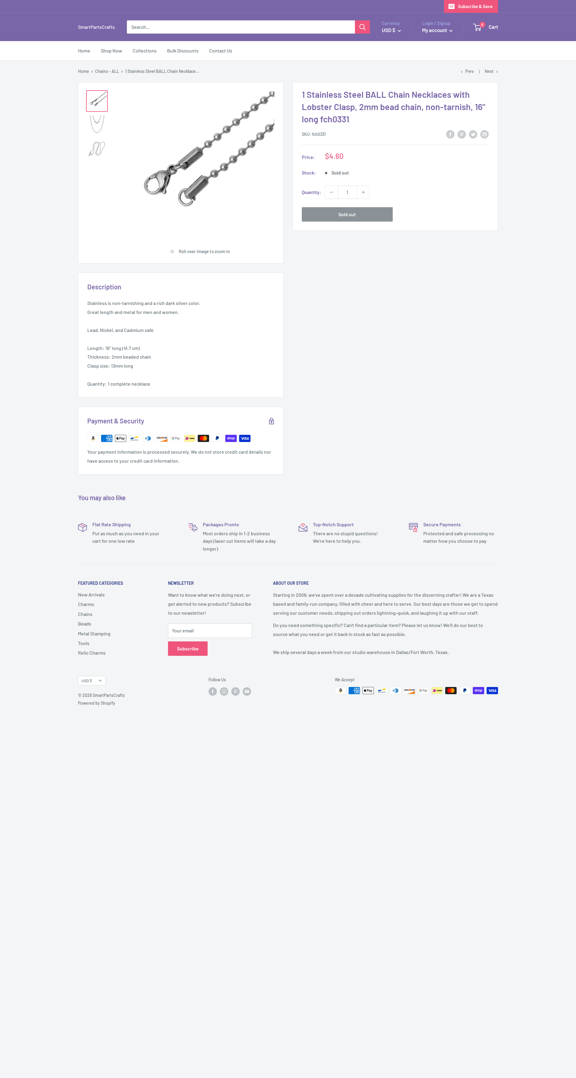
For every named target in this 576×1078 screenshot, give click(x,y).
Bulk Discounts (183, 50)
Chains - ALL (107, 71)
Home (84, 50)
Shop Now (111, 50)
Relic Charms (92, 652)
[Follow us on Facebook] (212, 691)
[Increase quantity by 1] (363, 192)
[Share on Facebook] (450, 134)
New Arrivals (91, 594)
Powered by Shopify (96, 703)
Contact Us (220, 50)
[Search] (362, 27)
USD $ (86, 680)
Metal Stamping (94, 633)
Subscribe (188, 648)
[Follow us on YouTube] (247, 691)
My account (435, 30)
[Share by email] (484, 134)
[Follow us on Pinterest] (235, 691)
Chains (85, 614)
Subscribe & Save (475, 6)
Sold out (347, 214)
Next (489, 71)
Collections (145, 50)
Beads (84, 623)
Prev (469, 71)
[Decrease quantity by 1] (331, 192)
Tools (83, 643)
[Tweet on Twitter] (473, 134)
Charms (86, 604)
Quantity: (311, 192)
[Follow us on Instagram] (224, 691)
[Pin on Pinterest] (462, 134)
